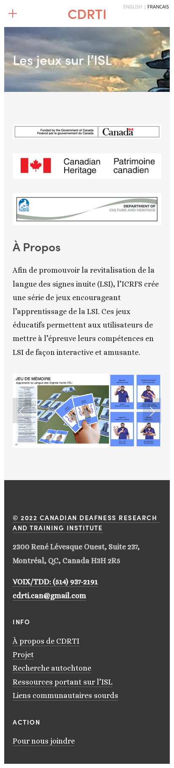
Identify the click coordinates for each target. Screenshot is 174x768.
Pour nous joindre (44, 741)
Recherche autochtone (52, 668)
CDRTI (87, 13)
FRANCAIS (158, 6)
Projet (23, 654)
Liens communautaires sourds (65, 695)
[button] (22, 410)
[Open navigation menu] (12, 13)
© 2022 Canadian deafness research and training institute (86, 522)
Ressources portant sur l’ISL (62, 682)
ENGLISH (132, 6)
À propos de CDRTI (46, 641)
